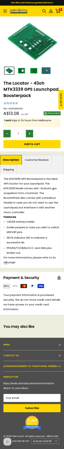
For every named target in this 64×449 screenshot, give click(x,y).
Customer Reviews (37, 160)
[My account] (51, 11)
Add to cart (32, 144)
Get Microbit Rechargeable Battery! (32, 2)
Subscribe (32, 408)
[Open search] (44, 11)
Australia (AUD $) (42, 441)
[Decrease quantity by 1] (7, 133)
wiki (6, 262)
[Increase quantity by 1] (29, 133)
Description (11, 160)
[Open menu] (5, 11)
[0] (58, 11)
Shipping (8, 169)
